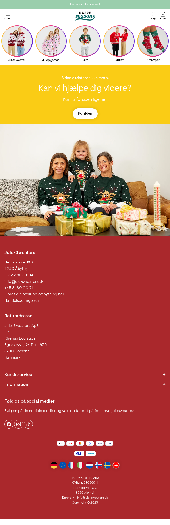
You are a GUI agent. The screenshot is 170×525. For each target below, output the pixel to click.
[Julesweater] (17, 41)
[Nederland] (89, 465)
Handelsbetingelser (21, 301)
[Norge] (98, 465)
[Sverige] (107, 465)
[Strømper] (153, 41)
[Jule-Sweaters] (85, 16)
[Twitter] (28, 424)
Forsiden (85, 113)
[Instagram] (9, 424)
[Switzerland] (116, 465)
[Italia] (80, 465)
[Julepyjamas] (51, 41)
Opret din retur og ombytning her (34, 294)
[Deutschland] (54, 465)
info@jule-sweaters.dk (24, 282)
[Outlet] (119, 41)
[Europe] (62, 465)
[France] (71, 465)
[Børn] (85, 41)
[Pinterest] (18, 424)
